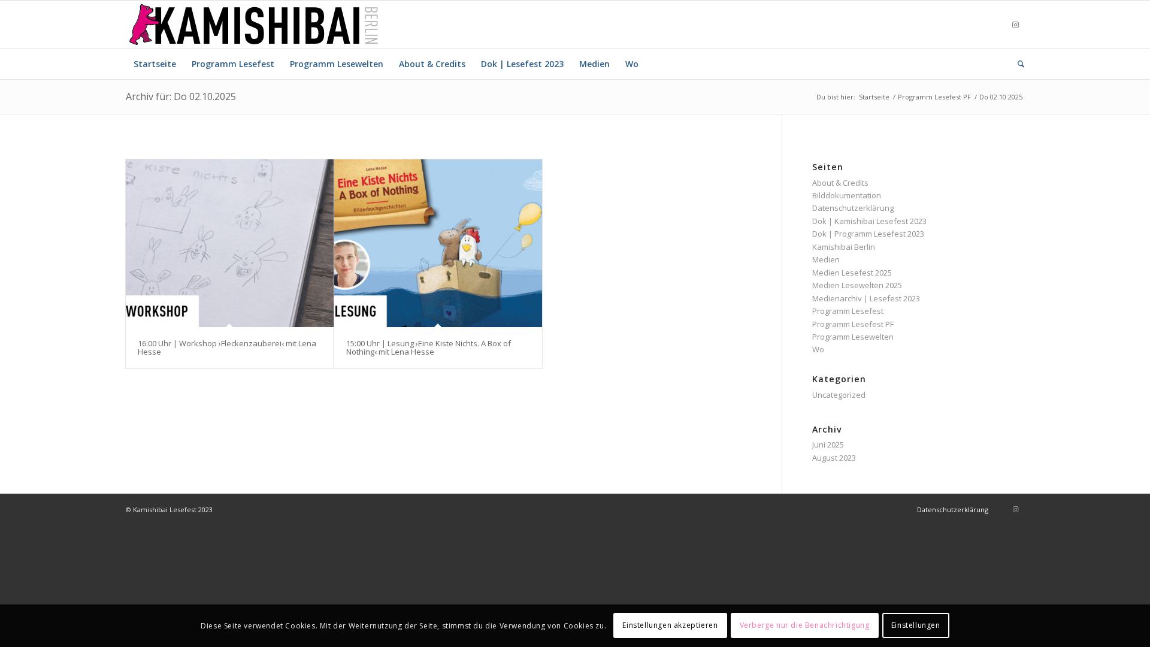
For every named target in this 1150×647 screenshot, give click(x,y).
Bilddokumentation (846, 195)
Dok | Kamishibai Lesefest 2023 (869, 221)
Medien (826, 259)
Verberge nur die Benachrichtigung (805, 626)
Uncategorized (838, 394)
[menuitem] (155, 64)
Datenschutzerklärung (853, 207)
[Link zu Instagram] (1015, 25)
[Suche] (1017, 64)
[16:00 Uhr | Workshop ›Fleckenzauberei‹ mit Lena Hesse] (230, 243)
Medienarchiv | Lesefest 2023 (866, 298)
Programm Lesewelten (853, 336)
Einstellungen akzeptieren (670, 626)
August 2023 (834, 457)
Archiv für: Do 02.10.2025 (181, 96)
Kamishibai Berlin (843, 246)
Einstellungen (915, 626)
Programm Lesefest (847, 311)
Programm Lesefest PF (853, 324)
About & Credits (840, 182)
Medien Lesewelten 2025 (857, 285)
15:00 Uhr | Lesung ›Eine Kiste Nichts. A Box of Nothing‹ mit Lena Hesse (428, 347)
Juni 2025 (828, 444)
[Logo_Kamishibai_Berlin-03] (254, 25)
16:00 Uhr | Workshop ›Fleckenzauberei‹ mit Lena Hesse (227, 347)
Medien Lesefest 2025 (852, 272)
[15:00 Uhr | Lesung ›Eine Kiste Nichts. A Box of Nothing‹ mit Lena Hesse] (438, 243)
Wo (818, 349)
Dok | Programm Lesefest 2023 (868, 233)
